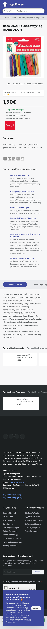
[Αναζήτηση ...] (42, 10)
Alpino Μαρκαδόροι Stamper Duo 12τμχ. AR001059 (25, 356)
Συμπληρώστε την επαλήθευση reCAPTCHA (21, 581)
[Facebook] (5, 436)
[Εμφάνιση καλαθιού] (42, 4)
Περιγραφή (8, 138)
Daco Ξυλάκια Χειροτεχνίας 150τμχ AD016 (25, 400)
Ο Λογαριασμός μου (34, 507)
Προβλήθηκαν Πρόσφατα (14, 392)
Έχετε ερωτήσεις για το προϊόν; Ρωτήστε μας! (25, 83)
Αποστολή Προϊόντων (16, 285)
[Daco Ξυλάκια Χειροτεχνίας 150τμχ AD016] (9, 403)
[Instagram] (11, 436)
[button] (17, 363)
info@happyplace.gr (16, 482)
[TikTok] (22, 436)
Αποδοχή (36, 608)
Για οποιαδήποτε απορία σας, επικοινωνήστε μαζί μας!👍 (22, 93)
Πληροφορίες (9, 507)
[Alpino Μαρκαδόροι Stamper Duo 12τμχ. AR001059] (9, 359)
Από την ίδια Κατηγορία (13, 348)
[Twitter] (16, 436)
